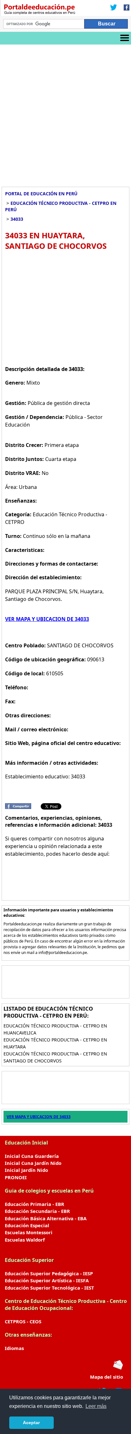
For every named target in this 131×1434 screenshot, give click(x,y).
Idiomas (14, 1348)
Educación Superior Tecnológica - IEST (49, 1287)
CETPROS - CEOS (23, 1321)
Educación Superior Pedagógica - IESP (49, 1273)
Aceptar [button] (31, 1422)
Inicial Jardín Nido (26, 1170)
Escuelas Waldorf (25, 1239)
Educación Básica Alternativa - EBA (45, 1218)
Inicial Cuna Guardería (32, 1156)
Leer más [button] (96, 1406)
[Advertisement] (65, 113)
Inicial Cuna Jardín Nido (33, 1163)
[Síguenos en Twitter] (113, 7)
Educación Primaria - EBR (34, 1204)
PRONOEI (16, 1177)
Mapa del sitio (106, 1377)
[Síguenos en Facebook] (124, 7)
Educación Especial (27, 1225)
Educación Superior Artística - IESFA (47, 1280)
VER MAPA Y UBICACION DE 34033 (47, 619)
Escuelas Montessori (28, 1232)
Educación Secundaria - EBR (37, 1211)
